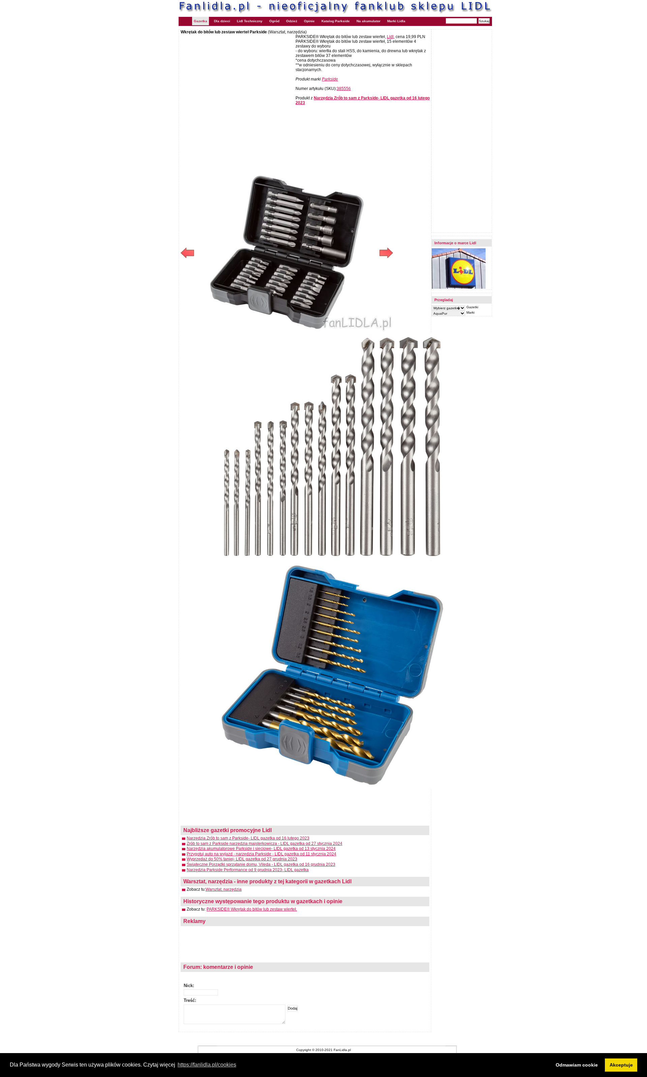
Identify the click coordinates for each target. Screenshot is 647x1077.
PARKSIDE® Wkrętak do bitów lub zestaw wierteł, (252, 909)
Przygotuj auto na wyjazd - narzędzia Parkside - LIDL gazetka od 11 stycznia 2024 (261, 854)
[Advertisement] (237, 83)
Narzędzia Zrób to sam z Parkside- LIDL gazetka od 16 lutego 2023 (248, 838)
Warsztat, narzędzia (224, 889)
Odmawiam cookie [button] (577, 1065)
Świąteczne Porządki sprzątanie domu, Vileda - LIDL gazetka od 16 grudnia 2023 (261, 864)
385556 (344, 88)
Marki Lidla (396, 21)
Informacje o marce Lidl (455, 243)
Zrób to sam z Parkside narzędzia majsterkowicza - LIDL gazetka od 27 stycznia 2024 (264, 843)
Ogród (274, 21)
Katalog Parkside (335, 21)
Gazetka (200, 21)
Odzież (291, 21)
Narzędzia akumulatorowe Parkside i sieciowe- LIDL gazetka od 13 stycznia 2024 (261, 848)
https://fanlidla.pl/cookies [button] (207, 1065)
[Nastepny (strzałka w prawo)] (340, 253)
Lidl (390, 36)
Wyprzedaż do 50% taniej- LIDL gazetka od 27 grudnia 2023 (242, 859)
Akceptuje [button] (621, 1065)
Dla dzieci (222, 21)
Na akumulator (368, 21)
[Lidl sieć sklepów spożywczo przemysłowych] (459, 287)
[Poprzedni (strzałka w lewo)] (234, 253)
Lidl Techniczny (250, 21)
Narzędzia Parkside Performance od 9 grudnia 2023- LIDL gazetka (248, 869)
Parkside (330, 79)
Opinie (309, 21)
